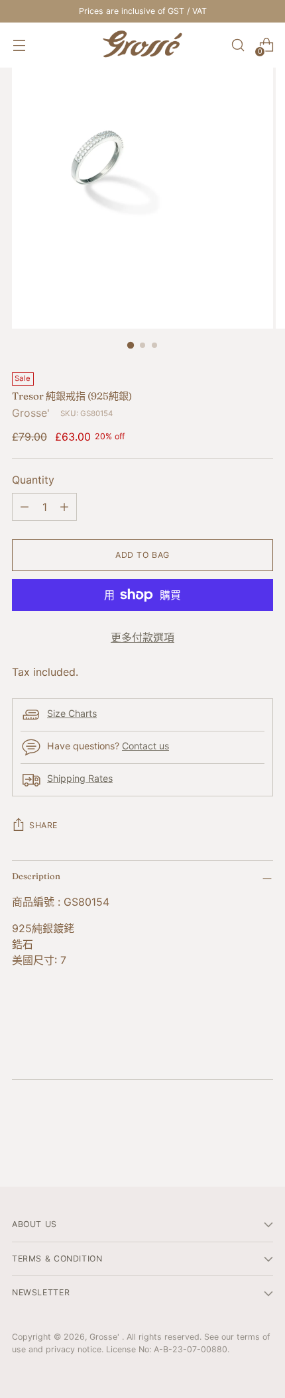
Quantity (33, 479)
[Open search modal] (237, 45)
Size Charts (72, 713)
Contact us (145, 745)
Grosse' (31, 412)
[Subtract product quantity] (24, 507)
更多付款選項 (142, 637)
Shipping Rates (80, 778)
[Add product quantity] (64, 507)
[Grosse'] (142, 45)
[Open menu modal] (18, 45)
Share (43, 825)
